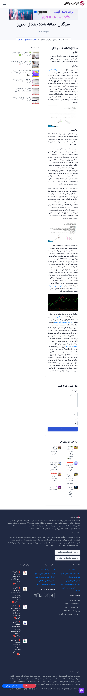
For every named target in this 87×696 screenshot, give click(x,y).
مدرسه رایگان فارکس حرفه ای (49, 39)
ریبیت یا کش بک (74, 570)
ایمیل (76, 419)
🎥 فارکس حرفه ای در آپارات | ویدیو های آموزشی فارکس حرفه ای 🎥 (21, 73)
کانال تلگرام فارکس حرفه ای (66, 552)
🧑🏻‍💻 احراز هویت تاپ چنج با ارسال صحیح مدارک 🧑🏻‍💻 (69, 453)
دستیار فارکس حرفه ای (47, 580)
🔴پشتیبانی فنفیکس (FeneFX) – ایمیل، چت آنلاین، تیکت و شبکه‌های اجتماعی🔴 (15, 629)
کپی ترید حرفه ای (74, 577)
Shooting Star (72, 346)
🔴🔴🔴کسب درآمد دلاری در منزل (53, 477)
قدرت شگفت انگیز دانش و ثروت (13, 686)
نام (77, 410)
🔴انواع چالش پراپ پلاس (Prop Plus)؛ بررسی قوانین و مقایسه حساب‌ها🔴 (15, 578)
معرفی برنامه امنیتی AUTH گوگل (71, 492)
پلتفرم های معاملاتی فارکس (45, 584)
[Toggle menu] (81, 690)
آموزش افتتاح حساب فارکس (45, 577)
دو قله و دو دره (57, 317)
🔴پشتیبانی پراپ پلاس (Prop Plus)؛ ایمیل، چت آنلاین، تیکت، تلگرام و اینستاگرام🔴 (15, 595)
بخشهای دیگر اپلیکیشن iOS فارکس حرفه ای (22, 81)
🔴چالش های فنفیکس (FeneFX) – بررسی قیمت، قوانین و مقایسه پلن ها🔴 (15, 647)
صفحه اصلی (64, 39)
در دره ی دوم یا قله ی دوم (63, 322)
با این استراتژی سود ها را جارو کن (54, 450)
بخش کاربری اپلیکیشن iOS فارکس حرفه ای (22, 99)
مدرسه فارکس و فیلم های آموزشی (71, 589)
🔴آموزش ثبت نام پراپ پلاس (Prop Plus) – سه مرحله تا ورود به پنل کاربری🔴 (15, 612)
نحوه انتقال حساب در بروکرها (70, 573)
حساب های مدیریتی (73, 580)
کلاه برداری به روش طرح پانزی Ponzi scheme (69, 478)
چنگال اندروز (52, 70)
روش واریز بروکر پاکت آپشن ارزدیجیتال (53, 466)
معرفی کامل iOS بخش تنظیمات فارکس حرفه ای (23, 90)
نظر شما (75, 391)
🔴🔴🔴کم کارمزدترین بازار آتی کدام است (69, 466)
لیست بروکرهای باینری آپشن (45, 573)
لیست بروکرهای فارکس (47, 570)
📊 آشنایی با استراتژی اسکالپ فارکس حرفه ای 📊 (21, 63)
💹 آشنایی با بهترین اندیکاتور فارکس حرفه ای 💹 (21, 54)
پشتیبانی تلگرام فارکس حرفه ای (66, 558)
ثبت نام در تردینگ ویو (53, 488)
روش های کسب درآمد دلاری (70, 584)
